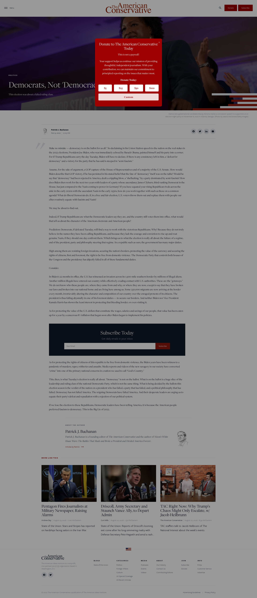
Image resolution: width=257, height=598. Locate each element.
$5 (105, 88)
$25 (121, 88)
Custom (128, 97)
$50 (136, 88)
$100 (151, 88)
